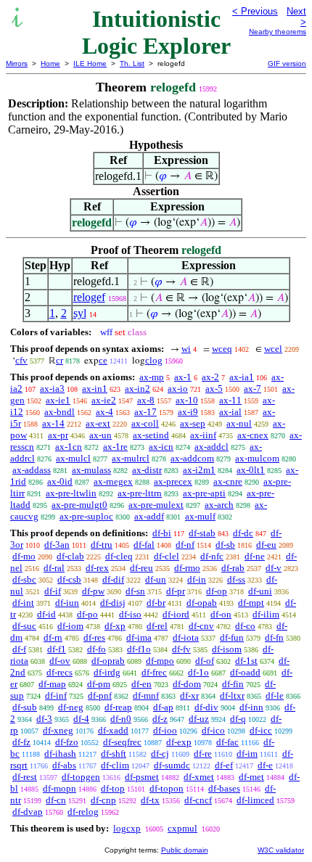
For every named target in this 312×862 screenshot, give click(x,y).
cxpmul (182, 828)
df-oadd (245, 672)
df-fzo (66, 741)
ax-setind (151, 435)
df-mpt (251, 602)
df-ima (139, 637)
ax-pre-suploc (86, 516)
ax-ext (98, 423)
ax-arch (219, 504)
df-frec (154, 672)
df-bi (161, 533)
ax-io (178, 388)
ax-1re (115, 446)
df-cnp (103, 800)
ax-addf (149, 516)
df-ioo (165, 730)
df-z (160, 718)
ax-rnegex (113, 481)
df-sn (135, 591)
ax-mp (151, 377)
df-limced (255, 800)
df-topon (166, 788)
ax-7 (252, 388)
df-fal (144, 544)
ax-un (100, 435)
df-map (52, 683)
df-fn (274, 637)
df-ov (59, 660)
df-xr (189, 695)
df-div (206, 707)
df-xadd (113, 730)
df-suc (24, 625)
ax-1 (183, 377)
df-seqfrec (122, 741)
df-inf (56, 695)
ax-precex (173, 481)
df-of (204, 660)
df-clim (115, 765)
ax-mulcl (73, 458)
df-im (247, 753)
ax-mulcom (257, 458)
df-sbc (24, 579)
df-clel (166, 556)
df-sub (24, 707)
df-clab (70, 556)
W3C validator (281, 850)
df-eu (266, 544)
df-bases (224, 788)
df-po (87, 614)
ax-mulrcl (130, 458)
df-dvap (27, 811)
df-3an (57, 544)
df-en (141, 683)
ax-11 (230, 400)
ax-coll (145, 423)
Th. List (132, 63)
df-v (274, 567)
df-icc (261, 730)
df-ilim (266, 614)
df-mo (24, 556)
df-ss (236, 579)
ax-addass (31, 469)
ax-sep (192, 423)
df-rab (233, 567)
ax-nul (239, 423)
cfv (21, 360)
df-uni (260, 591)
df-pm (98, 683)
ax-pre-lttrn (140, 493)
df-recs (59, 672)
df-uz (199, 718)
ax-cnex (252, 435)
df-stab (202, 533)
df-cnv (201, 625)
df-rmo (187, 567)
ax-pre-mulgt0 (79, 504)
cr (59, 360)
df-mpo (160, 660)
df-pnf (100, 695)
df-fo (96, 649)
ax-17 (145, 411)
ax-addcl (211, 446)
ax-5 (214, 388)
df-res (94, 637)
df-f (19, 649)
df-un (155, 579)
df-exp (179, 741)
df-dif (113, 579)
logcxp (127, 828)
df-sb (225, 544)
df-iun (67, 602)
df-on (220, 614)
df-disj (113, 602)
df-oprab (108, 660)
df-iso (130, 614)
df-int (23, 602)
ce (103, 360)
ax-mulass (91, 469)
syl (79, 313)
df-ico (213, 730)
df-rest (24, 776)
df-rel (157, 625)
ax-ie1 (58, 400)
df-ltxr (232, 695)
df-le (275, 695)
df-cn (56, 800)
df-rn (53, 637)
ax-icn (161, 446)
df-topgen (81, 776)
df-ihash (60, 753)
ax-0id (60, 481)
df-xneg (58, 730)
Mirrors (17, 63)
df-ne (255, 556)
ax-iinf (203, 435)
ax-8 (146, 400)
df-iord (176, 614)
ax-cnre (227, 481)
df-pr (175, 591)
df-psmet (142, 776)
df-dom (187, 683)
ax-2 (210, 377)
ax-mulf (200, 516)
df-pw (93, 591)
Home (50, 63)
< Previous (255, 11)
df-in (196, 579)
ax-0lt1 (251, 469)
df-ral (54, 567)
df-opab (201, 602)
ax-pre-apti (204, 493)
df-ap (163, 707)
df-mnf (146, 695)
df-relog (83, 811)
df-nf (185, 544)
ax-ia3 (52, 388)
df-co (245, 625)
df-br (156, 602)
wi (186, 348)
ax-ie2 (103, 400)
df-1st (246, 660)
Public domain (184, 850)
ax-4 (104, 411)
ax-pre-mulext (156, 504)
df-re (203, 753)
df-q (238, 718)
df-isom (227, 649)
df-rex (97, 567)
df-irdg (107, 672)
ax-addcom (192, 458)
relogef (89, 297)
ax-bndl (59, 411)
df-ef (224, 765)
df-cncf (198, 800)
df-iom (70, 625)
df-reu (141, 567)
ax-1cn (68, 446)
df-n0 (120, 718)
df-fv (181, 649)
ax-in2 (137, 388)
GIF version (287, 63)
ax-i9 (188, 411)
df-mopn (59, 788)
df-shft (113, 753)
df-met (251, 776)
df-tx (150, 800)
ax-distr (147, 469)
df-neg (70, 707)
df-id (46, 614)
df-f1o (139, 649)
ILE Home (90, 63)
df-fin (233, 683)
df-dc (243, 533)
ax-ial (230, 411)
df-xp (115, 625)
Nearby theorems (277, 32)
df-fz (21, 741)
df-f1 (56, 649)
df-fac (227, 741)
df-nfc (211, 556)
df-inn (251, 707)
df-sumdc (172, 765)
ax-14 (53, 423)
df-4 (81, 718)
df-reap (118, 707)
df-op (216, 591)
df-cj (160, 753)
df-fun (232, 637)
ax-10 (187, 400)
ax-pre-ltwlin (71, 493)
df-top (113, 788)
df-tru (101, 544)
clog (154, 360)
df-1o (198, 672)
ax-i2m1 (199, 469)
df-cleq (119, 556)
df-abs (64, 765)
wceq (222, 348)
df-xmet (199, 776)
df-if (52, 591)
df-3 (44, 718)
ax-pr (58, 435)
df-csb (69, 579)
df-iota (186, 637)
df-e (265, 765)
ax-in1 (94, 388)
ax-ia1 (241, 377)
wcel (273, 348)
